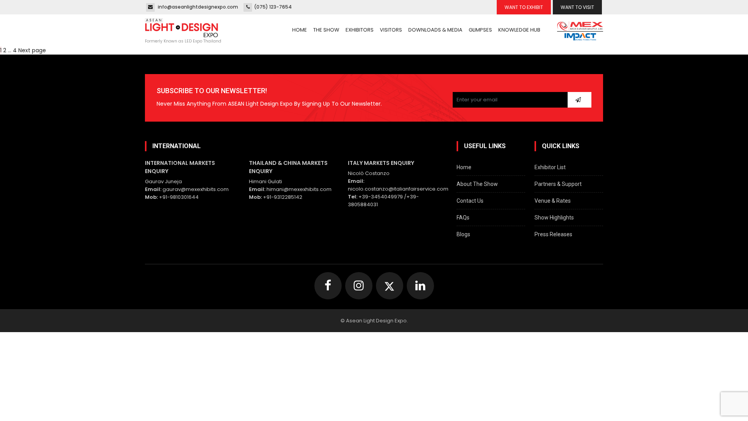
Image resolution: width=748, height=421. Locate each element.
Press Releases (553, 234)
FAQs (463, 217)
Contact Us (470, 201)
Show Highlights (554, 217)
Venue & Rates (553, 201)
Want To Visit (577, 7)
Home (299, 30)
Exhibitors (360, 30)
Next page (32, 50)
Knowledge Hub (519, 30)
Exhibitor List (550, 167)
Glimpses (480, 30)
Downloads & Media (435, 30)
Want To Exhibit (524, 7)
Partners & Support (558, 184)
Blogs (463, 234)
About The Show (477, 184)
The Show (326, 30)
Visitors (391, 30)
